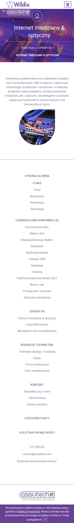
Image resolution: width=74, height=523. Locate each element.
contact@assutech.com (37, 454)
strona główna (37, 176)
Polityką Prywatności (28, 511)
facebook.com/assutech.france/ (37, 461)
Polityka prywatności (37, 432)
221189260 (37, 447)
